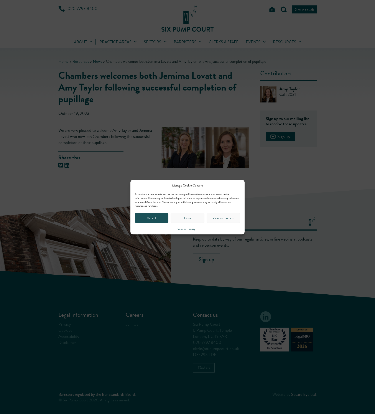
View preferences (223, 218)
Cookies (182, 229)
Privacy (191, 229)
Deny (187, 218)
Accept (151, 218)
